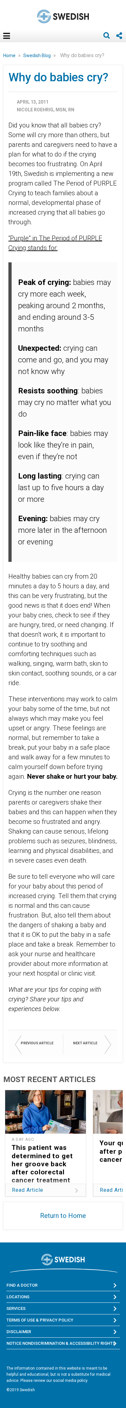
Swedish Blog (37, 55)
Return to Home (63, 1216)
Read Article (27, 1190)
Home (9, 55)
